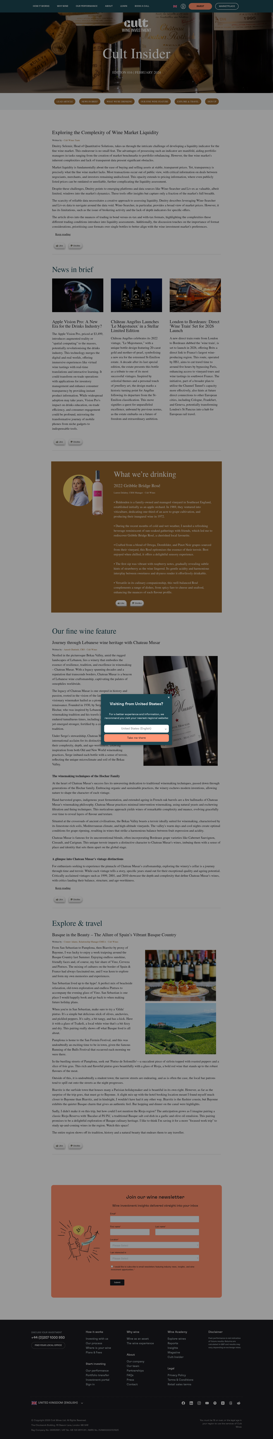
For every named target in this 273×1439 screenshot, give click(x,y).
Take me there (136, 738)
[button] (136, 729)
